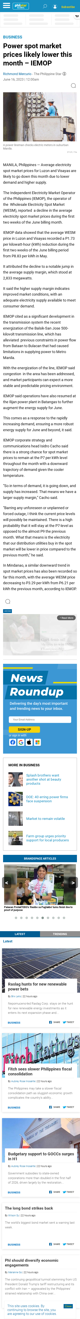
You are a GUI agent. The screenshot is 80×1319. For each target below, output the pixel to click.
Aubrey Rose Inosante (23, 1081)
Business (12, 37)
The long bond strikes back (29, 1208)
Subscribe (68, 7)
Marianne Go (15, 1272)
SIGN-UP (24, 730)
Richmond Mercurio (17, 74)
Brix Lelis (16, 996)
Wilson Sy (13, 1215)
